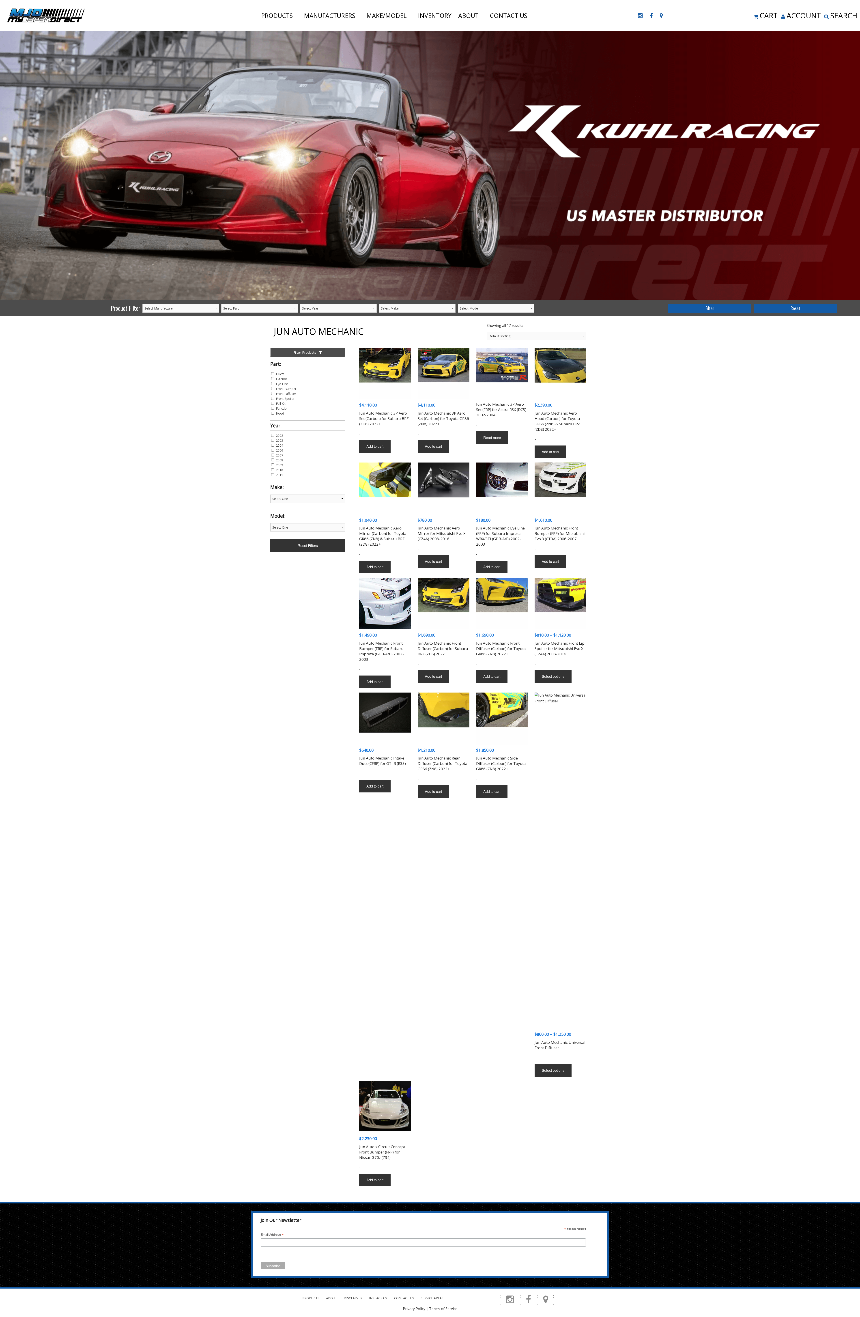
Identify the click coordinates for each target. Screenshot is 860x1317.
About (468, 15)
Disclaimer (353, 1298)
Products (277, 15)
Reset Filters (308, 545)
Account (804, 16)
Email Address (272, 1235)
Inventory (435, 15)
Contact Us (508, 15)
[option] (430, 165)
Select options (553, 676)
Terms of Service (443, 1308)
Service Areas (432, 1298)
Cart (769, 16)
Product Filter (125, 308)
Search (843, 16)
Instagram (378, 1298)
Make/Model (386, 15)
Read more (492, 437)
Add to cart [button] (374, 446)
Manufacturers (329, 15)
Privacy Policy (414, 1308)
